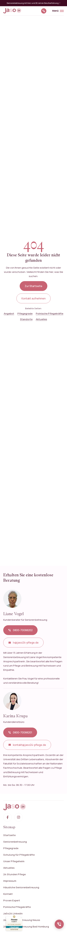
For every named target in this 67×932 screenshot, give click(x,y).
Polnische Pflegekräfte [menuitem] (17, 907)
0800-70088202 (23, 630)
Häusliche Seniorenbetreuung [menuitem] (21, 887)
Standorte (26, 319)
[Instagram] (18, 817)
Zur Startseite (33, 286)
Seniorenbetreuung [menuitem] (15, 841)
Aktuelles (41, 319)
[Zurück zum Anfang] (33, 807)
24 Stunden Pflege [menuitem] (14, 874)
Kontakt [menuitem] (8, 894)
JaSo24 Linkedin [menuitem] (13, 913)
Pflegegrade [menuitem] (10, 848)
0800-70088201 (22, 732)
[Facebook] (7, 817)
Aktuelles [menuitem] (8, 868)
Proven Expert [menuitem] (11, 900)
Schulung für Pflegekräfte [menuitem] (19, 854)
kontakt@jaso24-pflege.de (29, 745)
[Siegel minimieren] (21, 917)
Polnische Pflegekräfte (49, 313)
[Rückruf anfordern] (59, 924)
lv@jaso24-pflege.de (26, 642)
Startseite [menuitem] (9, 835)
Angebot (9, 313)
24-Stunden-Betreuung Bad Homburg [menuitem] (26, 926)
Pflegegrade (25, 313)
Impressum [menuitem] (9, 881)
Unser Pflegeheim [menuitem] (13, 861)
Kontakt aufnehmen (33, 298)
